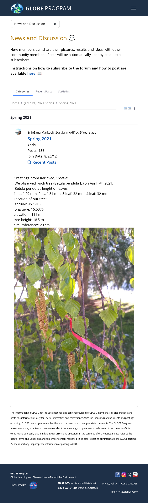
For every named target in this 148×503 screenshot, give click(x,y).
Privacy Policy (109, 483)
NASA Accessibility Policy (124, 491)
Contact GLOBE (129, 483)
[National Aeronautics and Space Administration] (33, 484)
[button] (133, 8)
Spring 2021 (40, 139)
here (31, 73)
